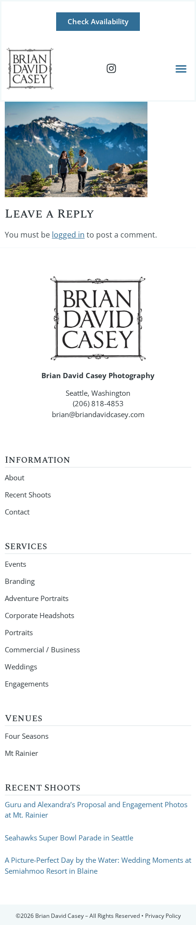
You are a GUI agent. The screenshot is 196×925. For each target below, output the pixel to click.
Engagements (27, 683)
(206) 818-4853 (98, 403)
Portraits (19, 632)
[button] (181, 68)
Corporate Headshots (39, 615)
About (14, 477)
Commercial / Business (42, 649)
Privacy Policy (163, 916)
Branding (20, 581)
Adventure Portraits (37, 598)
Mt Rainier (21, 753)
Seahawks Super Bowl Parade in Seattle (69, 837)
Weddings (21, 666)
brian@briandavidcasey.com (98, 414)
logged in (68, 234)
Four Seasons (27, 736)
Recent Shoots (28, 494)
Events (15, 564)
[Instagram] (111, 68)
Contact (17, 511)
